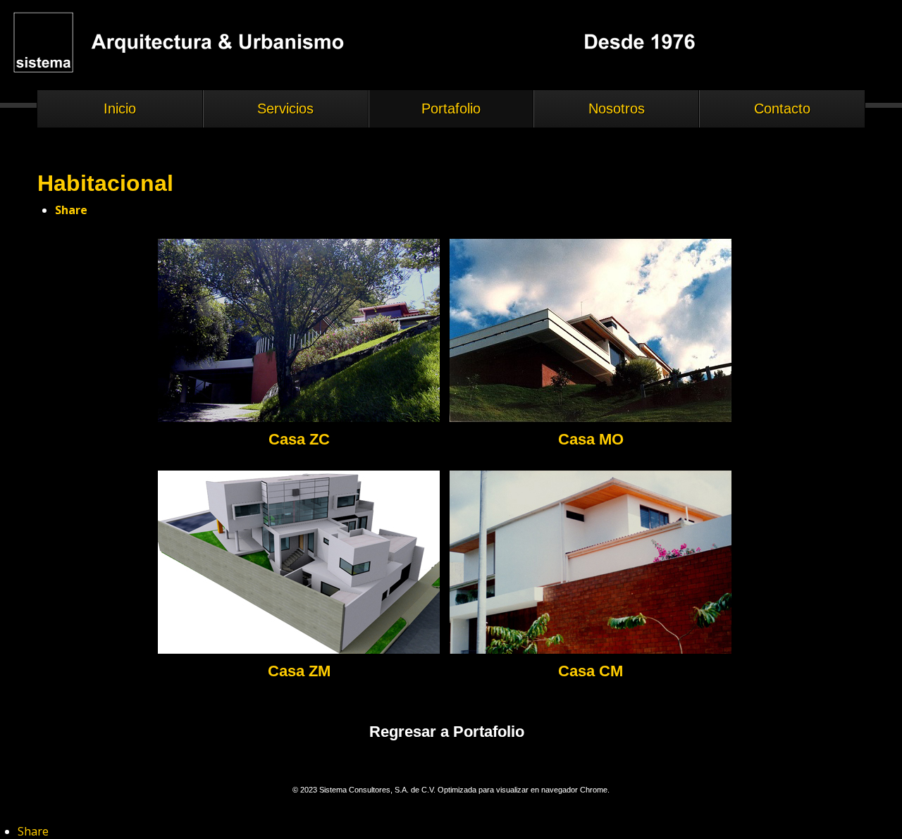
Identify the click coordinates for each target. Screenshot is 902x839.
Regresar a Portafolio (446, 731)
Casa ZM (299, 671)
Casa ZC (299, 439)
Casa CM (590, 671)
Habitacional (105, 183)
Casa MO (591, 439)
